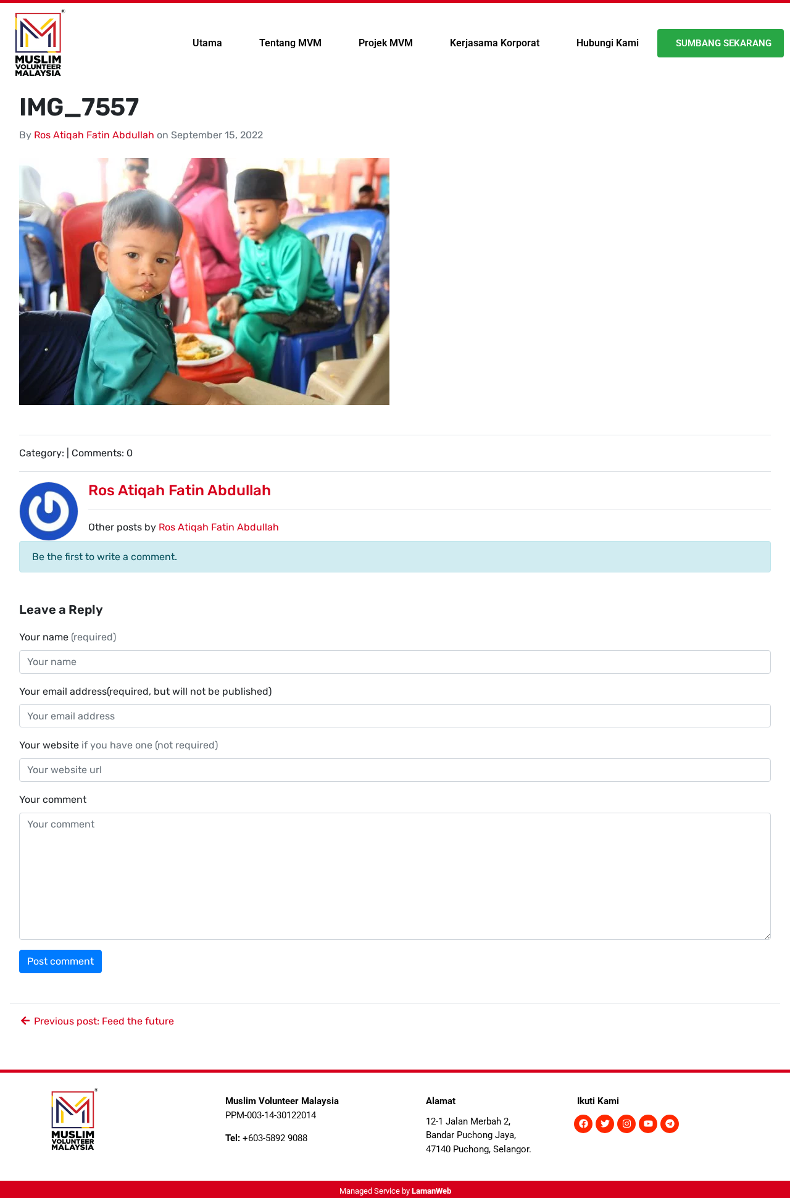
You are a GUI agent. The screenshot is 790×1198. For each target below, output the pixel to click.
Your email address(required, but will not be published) (146, 691)
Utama (207, 43)
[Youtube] (648, 1124)
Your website (118, 745)
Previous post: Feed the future (102, 1021)
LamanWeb (431, 1191)
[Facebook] (583, 1124)
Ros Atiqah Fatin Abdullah (94, 135)
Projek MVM (386, 43)
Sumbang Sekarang (723, 43)
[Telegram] (669, 1124)
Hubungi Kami (607, 43)
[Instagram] (626, 1124)
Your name (67, 637)
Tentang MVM (290, 43)
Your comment (52, 799)
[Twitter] (605, 1124)
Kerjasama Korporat (494, 43)
